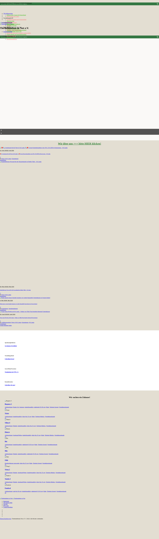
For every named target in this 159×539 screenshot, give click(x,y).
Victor (7, 413)
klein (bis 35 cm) (26, 416)
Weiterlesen (3, 160)
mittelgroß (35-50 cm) (39, 407)
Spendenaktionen (13, 308)
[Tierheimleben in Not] (6, 23)
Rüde (47, 407)
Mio (6, 451)
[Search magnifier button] (157, 3)
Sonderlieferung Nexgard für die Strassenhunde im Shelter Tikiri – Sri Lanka (15, 290)
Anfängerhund (8, 407)
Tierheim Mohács (39, 416)
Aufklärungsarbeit (6, 322)
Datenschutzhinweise (5, 518)
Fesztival (8, 488)
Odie (6, 460)
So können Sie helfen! (11, 346)
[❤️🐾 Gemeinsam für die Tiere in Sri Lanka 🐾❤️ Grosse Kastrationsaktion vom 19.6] (33, 147)
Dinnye (7, 432)
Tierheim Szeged (54, 407)
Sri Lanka (31, 322)
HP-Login (6, 505)
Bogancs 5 (8, 404)
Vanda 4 (8, 479)
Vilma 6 (7, 423)
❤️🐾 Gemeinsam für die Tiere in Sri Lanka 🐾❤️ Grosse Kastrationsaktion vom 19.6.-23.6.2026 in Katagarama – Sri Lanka (25, 153)
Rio (6, 441)
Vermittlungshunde (64, 407)
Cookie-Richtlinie (8, 507)
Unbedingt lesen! (9, 359)
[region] (79, 87)
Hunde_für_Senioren (18, 407)
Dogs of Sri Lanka (6, 158)
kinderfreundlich (29, 407)
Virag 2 (7, 469)
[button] (79, 130)
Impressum (6, 501)
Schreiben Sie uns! (10, 385)
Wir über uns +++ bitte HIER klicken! (79, 143)
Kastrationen (15, 158)
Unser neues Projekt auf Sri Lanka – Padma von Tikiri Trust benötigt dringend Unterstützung (19, 317)
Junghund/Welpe (17, 435)
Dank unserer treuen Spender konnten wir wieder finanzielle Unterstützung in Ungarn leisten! (18, 303)
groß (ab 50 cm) (17, 491)
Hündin (15, 426)
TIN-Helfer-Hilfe (7, 502)
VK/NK (5, 504)
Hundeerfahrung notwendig (12, 463)
